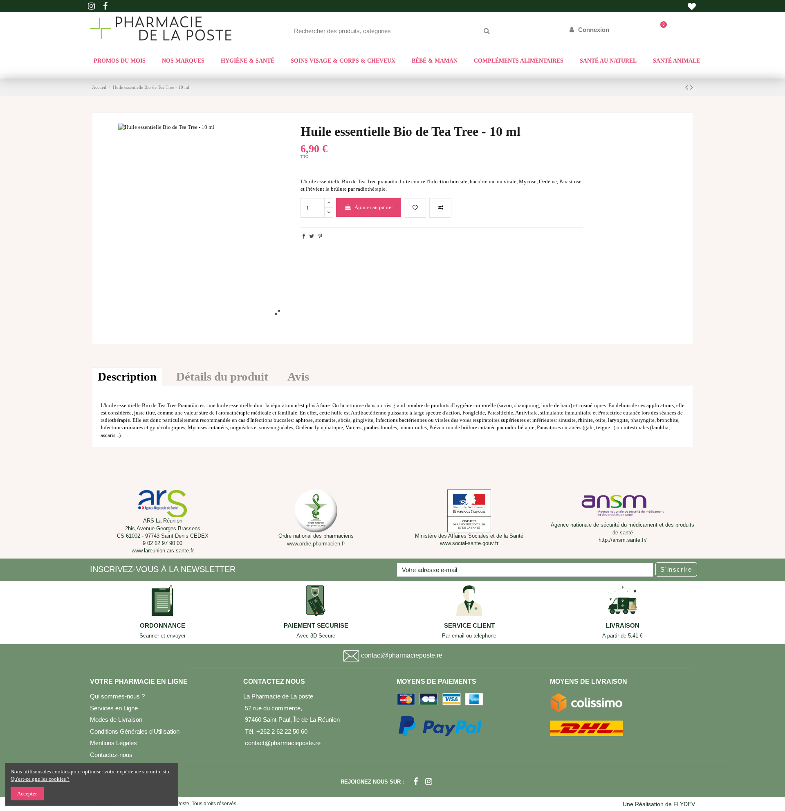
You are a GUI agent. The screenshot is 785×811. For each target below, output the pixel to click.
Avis (298, 376)
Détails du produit (222, 376)
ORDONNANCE (162, 625)
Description (127, 376)
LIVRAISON (622, 625)
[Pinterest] (320, 236)
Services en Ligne (114, 708)
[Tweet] (311, 236)
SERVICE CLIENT (469, 625)
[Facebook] (415, 781)
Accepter (27, 794)
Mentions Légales (113, 742)
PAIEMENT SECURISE (316, 625)
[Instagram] (428, 781)
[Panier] (660, 29)
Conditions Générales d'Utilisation (134, 731)
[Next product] (691, 87)
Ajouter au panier (373, 207)
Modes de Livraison (116, 719)
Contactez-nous (111, 754)
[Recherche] (486, 31)
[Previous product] (687, 87)
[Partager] (303, 236)
